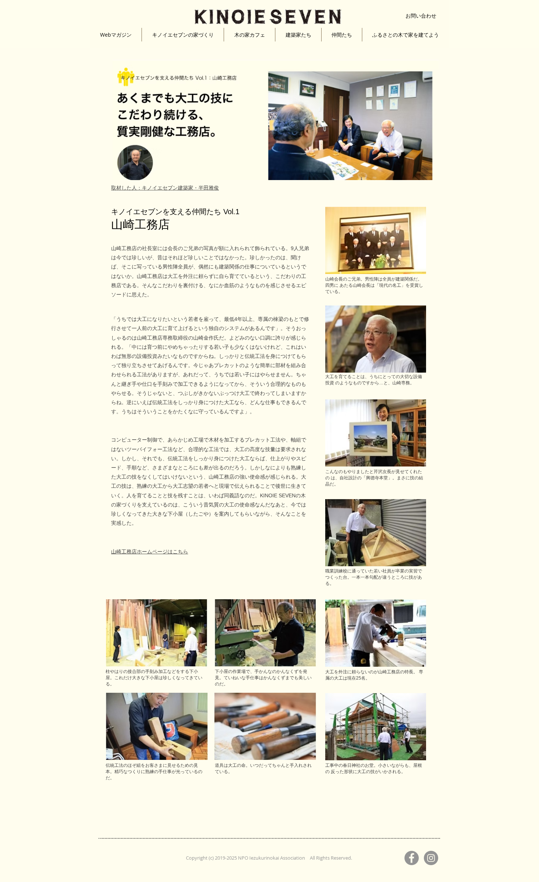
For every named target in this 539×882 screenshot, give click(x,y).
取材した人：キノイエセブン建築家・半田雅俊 (165, 188)
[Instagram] (431, 858)
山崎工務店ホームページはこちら (149, 552)
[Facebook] (411, 858)
